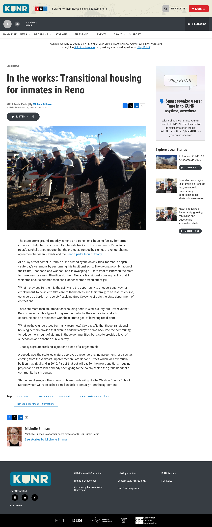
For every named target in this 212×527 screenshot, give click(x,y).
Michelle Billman (42, 104)
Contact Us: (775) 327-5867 (132, 481)
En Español (82, 34)
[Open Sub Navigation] (29, 34)
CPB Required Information (88, 473)
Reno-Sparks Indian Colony (84, 254)
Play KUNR (143, 47)
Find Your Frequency (128, 488)
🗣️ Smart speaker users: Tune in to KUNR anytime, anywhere (180, 106)
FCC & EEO (166, 481)
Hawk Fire (10, 34)
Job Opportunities (127, 473)
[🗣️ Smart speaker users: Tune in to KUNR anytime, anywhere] (180, 80)
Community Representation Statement (88, 488)
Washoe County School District (55, 396)
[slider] (22, 24)
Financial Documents (85, 481)
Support (135, 34)
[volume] (17, 24)
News (23, 34)
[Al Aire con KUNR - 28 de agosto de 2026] (166, 162)
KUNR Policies (168, 473)
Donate (200, 8)
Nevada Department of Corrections (35, 404)
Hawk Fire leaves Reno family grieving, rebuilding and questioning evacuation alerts (191, 216)
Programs (41, 34)
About (118, 34)
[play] (7, 24)
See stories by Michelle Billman (47, 439)
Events (102, 34)
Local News (13, 65)
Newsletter (179, 8)
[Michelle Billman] (14, 436)
